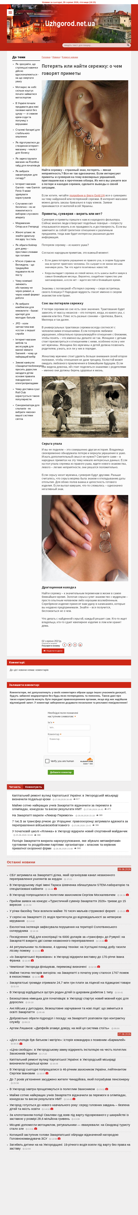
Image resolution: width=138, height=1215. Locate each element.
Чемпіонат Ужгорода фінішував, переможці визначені (48, 966)
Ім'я (51, 723)
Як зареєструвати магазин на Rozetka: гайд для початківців (27, 162)
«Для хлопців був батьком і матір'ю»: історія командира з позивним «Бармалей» (68, 1040)
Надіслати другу (53, 651)
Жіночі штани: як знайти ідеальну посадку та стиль (25, 236)
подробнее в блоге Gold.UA (87, 195)
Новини (56, 57)
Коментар (54, 734)
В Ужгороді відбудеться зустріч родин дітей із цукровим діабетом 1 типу (61, 992)
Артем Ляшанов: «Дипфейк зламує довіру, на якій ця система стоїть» (60, 1028)
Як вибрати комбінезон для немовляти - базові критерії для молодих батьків (26, 310)
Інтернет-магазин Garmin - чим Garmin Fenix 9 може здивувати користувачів (27, 191)
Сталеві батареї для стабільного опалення (27, 133)
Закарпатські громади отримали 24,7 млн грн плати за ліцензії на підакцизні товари (70, 982)
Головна (46, 57)
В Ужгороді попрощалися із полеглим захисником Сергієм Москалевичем (62, 895)
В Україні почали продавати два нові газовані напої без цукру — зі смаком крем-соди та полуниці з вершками (26, 113)
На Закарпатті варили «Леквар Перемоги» (43, 815)
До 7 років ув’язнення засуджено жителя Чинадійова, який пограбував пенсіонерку (69, 1079)
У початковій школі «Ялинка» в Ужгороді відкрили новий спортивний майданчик (69, 831)
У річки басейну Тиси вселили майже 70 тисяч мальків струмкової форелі (63, 911)
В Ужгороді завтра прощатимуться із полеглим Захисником (52, 1089)
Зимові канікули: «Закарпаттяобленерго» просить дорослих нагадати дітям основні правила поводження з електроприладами (29, 373)
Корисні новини (70, 57)
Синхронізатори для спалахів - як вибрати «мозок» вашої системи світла (27, 412)
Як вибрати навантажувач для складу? (26, 174)
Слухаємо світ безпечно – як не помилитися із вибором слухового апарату (27, 210)
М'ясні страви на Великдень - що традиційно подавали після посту (25, 268)
